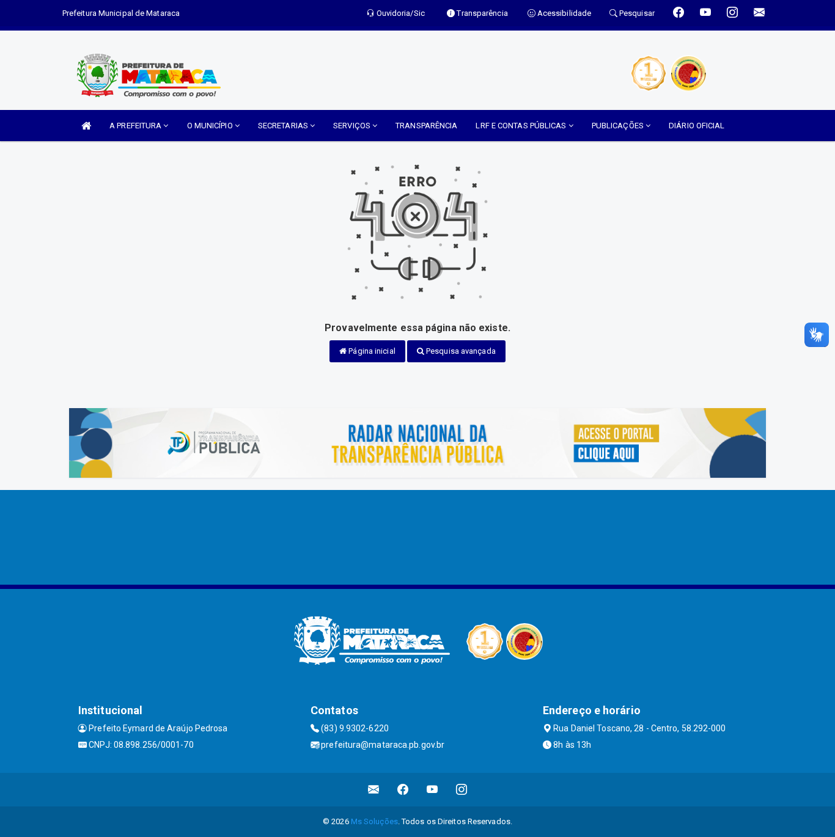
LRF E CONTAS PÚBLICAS (522, 125)
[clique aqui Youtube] (432, 789)
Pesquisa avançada (460, 351)
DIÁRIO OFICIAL (696, 125)
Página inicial (371, 351)
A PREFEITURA (136, 125)
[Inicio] (86, 125)
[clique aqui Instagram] (462, 789)
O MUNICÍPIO (211, 125)
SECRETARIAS (284, 125)
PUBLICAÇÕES (619, 125)
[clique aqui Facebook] (403, 789)
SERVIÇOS (352, 125)
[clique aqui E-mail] (373, 789)
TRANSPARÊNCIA (426, 125)
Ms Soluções (374, 821)
